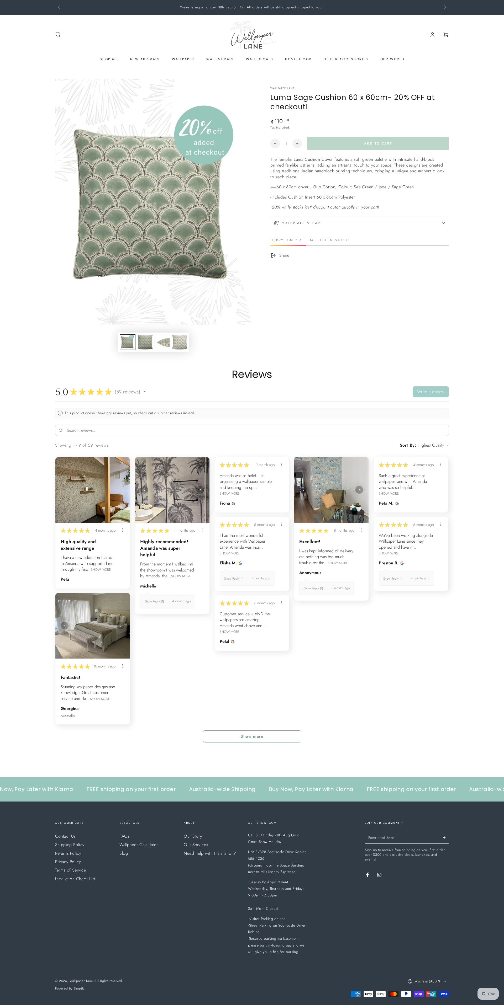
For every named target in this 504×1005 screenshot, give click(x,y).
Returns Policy (68, 853)
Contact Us (65, 836)
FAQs (124, 836)
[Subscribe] (446, 837)
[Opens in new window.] (232, 503)
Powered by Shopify (70, 988)
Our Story (193, 836)
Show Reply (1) (154, 601)
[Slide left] (59, 7)
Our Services (196, 845)
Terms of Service (70, 870)
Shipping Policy (70, 845)
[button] (58, 34)
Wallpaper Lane (282, 88)
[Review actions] (122, 530)
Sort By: (408, 445)
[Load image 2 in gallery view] (145, 342)
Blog (123, 853)
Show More (101, 569)
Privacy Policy (68, 862)
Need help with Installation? (210, 853)
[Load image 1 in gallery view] (127, 342)
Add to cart (378, 143)
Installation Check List (75, 879)
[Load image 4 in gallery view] (179, 342)
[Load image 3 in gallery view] (162, 342)
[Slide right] (444, 7)
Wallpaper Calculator (138, 845)
